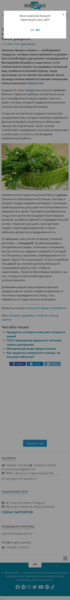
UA (32, 30)
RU (38, 30)
